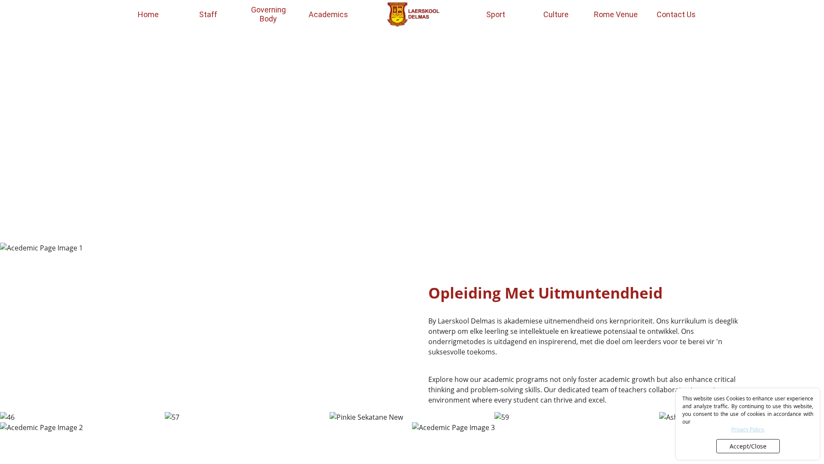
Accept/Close (748, 446)
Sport (495, 13)
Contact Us (676, 13)
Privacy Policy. (748, 429)
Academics (328, 13)
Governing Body (268, 14)
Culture (556, 13)
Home (148, 13)
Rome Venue (616, 13)
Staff (208, 13)
